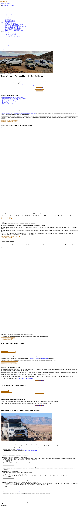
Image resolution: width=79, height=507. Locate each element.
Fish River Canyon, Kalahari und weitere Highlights (14, 30)
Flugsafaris (7, 12)
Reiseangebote (5, 7)
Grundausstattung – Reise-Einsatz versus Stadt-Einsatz (12, 99)
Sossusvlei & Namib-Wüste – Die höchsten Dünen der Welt (15, 26)
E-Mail (37, 358)
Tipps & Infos (4, 31)
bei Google (29, 388)
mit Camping (9, 460)
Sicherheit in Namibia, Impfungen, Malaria (12, 36)
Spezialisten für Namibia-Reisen (6, 3)
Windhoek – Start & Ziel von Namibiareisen (12, 29)
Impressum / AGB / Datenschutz (10, 47)
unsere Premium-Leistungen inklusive (31, 85)
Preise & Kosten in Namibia (10, 39)
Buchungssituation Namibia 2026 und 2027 (12, 33)
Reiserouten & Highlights (7, 22)
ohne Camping (9, 461)
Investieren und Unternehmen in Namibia (12, 46)
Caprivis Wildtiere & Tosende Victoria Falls (12, 27)
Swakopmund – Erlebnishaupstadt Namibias (13, 28)
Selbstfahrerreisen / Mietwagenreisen (11, 8)
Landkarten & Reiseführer (9, 38)
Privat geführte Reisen (9, 10)
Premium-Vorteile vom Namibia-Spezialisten (25, 378)
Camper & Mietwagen (6, 18)
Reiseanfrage (7, 45)
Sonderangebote (7, 17)
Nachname (31, 487)
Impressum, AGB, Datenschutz (8, 5)
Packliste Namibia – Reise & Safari (11, 34)
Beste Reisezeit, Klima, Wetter (10, 35)
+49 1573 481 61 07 (32, 358)
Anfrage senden (4, 505)
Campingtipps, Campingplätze (10, 37)
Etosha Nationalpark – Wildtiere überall (12, 25)
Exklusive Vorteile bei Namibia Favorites (9, 103)
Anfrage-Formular (44, 358)
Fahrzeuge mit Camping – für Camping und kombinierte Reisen (14, 98)
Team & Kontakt (5, 42)
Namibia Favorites (3, 1)
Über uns (6, 44)
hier (33, 388)
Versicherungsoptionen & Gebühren (8, 100)
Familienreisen (7, 9)
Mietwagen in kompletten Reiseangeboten (10, 105)
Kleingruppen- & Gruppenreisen (10, 11)
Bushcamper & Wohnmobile (10, 20)
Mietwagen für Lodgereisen (10, 21)
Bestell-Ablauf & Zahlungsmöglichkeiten (9, 102)
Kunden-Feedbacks (5, 104)
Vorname (15, 487)
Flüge (6, 16)
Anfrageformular (5, 106)
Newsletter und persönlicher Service (11, 41)
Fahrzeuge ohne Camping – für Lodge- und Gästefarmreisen (13, 97)
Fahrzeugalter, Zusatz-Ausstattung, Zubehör (10, 101)
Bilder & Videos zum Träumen (10, 23)
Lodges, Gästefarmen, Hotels (10, 15)
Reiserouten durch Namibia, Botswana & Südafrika (14, 24)
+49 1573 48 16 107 (19, 449)
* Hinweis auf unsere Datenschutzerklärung (11, 491)
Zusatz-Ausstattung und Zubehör (22, 84)
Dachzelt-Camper (8, 19)
